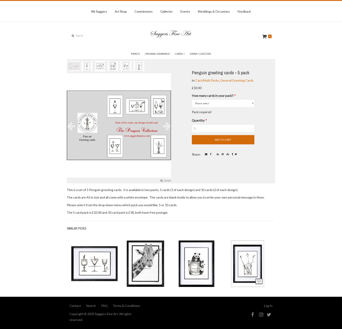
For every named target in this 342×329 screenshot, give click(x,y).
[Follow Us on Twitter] (269, 314)
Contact (75, 305)
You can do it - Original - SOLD (196, 274)
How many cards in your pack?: (214, 95)
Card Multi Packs (207, 80)
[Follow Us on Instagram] (261, 314)
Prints (135, 53)
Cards (179, 53)
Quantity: (199, 120)
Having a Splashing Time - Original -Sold (247, 274)
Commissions (143, 11)
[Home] (171, 35)
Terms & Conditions (126, 305)
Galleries (166, 11)
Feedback (244, 11)
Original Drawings (157, 53)
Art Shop (121, 11)
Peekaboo (145, 276)
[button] (74, 126)
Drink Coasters (200, 53)
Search (91, 305)
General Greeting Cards (236, 80)
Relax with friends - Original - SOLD (94, 274)
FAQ (104, 305)
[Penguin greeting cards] (119, 128)
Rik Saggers (99, 11)
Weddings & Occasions (214, 11)
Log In (268, 305)
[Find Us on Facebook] (252, 314)
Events (185, 11)
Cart (265, 36)
